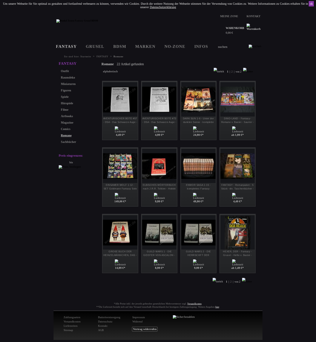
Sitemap (68, 330)
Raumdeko (68, 77)
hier (217, 307)
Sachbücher (68, 142)
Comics (65, 129)
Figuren (66, 90)
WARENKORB (235, 28)
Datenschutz (105, 321)
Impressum (138, 317)
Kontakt (102, 325)
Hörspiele (67, 103)
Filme (64, 109)
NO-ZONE (174, 46)
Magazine (67, 122)
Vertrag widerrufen (144, 329)
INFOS (201, 46)
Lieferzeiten (71, 325)
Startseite (85, 56)
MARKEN (145, 46)
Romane (66, 135)
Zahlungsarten (72, 317)
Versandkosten (194, 303)
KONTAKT (254, 16)
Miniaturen (68, 84)
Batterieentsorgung (109, 317)
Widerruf (137, 321)
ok (311, 3)
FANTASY (66, 46)
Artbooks (67, 116)
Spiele (65, 96)
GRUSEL (95, 46)
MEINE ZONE (229, 16)
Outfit (65, 71)
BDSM (119, 46)
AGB (101, 330)
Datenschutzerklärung (163, 7)
